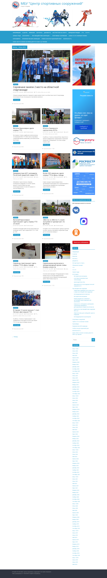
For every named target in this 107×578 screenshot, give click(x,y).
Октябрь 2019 (75, 526)
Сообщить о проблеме (84, 127)
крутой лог (15, 315)
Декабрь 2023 (75, 414)
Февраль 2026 (75, 362)
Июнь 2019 (75, 535)
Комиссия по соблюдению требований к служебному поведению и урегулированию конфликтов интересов (84, 305)
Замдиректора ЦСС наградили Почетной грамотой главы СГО (25, 174)
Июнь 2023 (75, 427)
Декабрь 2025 (75, 366)
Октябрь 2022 (75, 445)
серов (39, 92)
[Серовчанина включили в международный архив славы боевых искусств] (56, 244)
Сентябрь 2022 (76, 447)
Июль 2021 (75, 479)
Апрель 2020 (75, 512)
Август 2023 (75, 423)
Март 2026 (75, 360)
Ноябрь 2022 (75, 443)
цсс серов (48, 92)
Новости (15, 84)
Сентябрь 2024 (76, 393)
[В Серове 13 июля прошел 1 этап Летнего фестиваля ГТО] (26, 291)
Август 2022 (75, 449)
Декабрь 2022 (75, 440)
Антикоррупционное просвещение (82, 316)
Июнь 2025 (75, 378)
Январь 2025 (75, 384)
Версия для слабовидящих (81, 242)
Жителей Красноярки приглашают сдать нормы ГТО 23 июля (25, 222)
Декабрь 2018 (75, 548)
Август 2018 (75, 557)
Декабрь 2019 (75, 521)
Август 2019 (75, 530)
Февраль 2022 (75, 463)
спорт (42, 92)
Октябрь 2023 (75, 418)
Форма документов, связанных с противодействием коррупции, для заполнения (82, 300)
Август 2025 (75, 373)
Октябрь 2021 (75, 472)
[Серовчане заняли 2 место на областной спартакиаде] (41, 51)
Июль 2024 (75, 398)
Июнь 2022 (75, 454)
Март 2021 (75, 488)
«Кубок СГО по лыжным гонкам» (78, 35)
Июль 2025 (75, 375)
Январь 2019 (75, 546)
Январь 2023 (75, 438)
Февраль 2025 (75, 382)
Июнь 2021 (75, 481)
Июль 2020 (75, 506)
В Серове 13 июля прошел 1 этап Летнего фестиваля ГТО (26, 311)
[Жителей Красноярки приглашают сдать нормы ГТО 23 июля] (26, 201)
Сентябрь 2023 (76, 420)
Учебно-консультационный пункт (52, 38)
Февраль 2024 (75, 409)
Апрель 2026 (75, 357)
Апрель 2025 (75, 380)
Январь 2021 (75, 492)
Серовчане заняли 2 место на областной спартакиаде (36, 88)
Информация (17, 32)
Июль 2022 (75, 452)
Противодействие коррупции (40, 35)
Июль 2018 (75, 560)
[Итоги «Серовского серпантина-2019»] (56, 109)
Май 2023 (74, 429)
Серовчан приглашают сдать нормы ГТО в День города (24, 264)
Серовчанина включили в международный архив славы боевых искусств (54, 265)
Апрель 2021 (75, 485)
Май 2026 (74, 355)
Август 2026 (75, 348)
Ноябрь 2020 (75, 497)
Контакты (39, 32)
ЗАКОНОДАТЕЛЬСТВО (79, 282)
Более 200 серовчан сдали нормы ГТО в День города (53, 174)
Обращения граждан (74, 32)
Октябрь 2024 (75, 391)
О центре (24, 32)
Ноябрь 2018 (75, 551)
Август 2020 (75, 503)
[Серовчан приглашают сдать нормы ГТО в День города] (26, 244)
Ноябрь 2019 (75, 524)
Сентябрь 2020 (76, 501)
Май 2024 (74, 402)
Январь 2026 (75, 364)
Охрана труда (17, 35)
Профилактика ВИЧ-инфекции (31, 38)
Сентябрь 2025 (76, 371)
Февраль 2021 (75, 490)
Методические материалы (80, 276)
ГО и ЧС (87, 32)
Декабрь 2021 (75, 467)
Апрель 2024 (75, 405)
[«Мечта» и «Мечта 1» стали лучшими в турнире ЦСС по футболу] (56, 201)
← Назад (15, 337)
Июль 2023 (75, 425)
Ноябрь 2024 (75, 389)
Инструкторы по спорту (60, 32)
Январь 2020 (75, 519)
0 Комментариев (29, 92)
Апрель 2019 (75, 539)
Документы (47, 32)
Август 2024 (75, 396)
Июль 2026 (75, 351)
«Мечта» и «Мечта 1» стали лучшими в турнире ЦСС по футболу (54, 222)
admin (22, 92)
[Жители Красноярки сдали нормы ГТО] (26, 109)
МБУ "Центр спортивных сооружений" (52, 3)
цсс (44, 92)
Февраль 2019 (75, 544)
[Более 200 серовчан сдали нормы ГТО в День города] (56, 154)
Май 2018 (74, 564)
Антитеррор (25, 35)
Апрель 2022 (75, 458)
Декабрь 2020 (75, 494)
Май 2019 (74, 537)
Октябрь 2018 (75, 553)
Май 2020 (74, 510)
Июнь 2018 (75, 562)
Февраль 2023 (75, 436)
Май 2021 (74, 483)
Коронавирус (16, 38)
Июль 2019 (75, 533)
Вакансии (32, 32)
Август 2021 (75, 476)
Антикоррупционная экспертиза (82, 294)
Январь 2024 (75, 411)
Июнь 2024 (75, 400)
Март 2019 (75, 542)
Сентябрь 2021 (76, 474)
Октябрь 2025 (75, 369)
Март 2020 (75, 515)
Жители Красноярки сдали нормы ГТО (23, 129)
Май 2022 (74, 456)
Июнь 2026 (75, 353)
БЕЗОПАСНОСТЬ (67, 38)
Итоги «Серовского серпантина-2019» (50, 129)
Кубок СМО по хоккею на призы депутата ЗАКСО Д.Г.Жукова (30, 41)
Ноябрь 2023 (75, 416)
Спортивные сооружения (59, 35)
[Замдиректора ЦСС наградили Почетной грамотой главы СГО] (26, 154)
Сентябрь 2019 (76, 528)
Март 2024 (75, 407)
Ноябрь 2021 (75, 470)
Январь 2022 (75, 465)
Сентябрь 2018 (76, 555)
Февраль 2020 (75, 517)
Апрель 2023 (75, 432)
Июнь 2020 (75, 508)
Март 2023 (75, 434)
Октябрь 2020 (75, 499)
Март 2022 (75, 461)
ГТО (83, 32)
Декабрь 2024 (75, 387)
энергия (54, 270)
